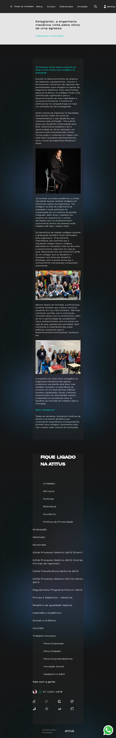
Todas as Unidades (24, 6)
